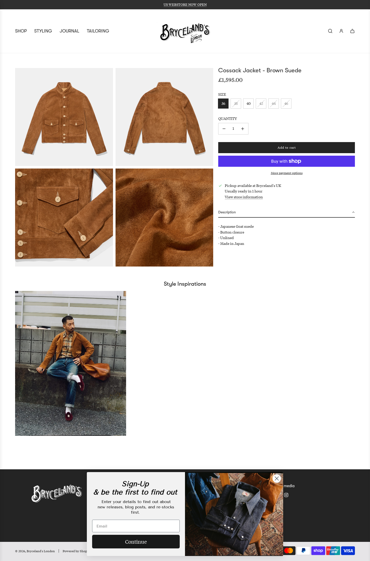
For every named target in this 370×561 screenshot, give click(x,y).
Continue (136, 541)
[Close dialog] (276, 478)
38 (236, 103)
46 (286, 103)
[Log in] (341, 31)
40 (248, 103)
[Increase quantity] (242, 128)
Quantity (227, 118)
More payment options (287, 173)
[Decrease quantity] (224, 128)
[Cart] (352, 31)
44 (274, 103)
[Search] (330, 31)
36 (223, 103)
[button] (286, 212)
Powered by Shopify (77, 551)
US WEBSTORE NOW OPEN (185, 4)
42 (261, 103)
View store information (244, 196)
